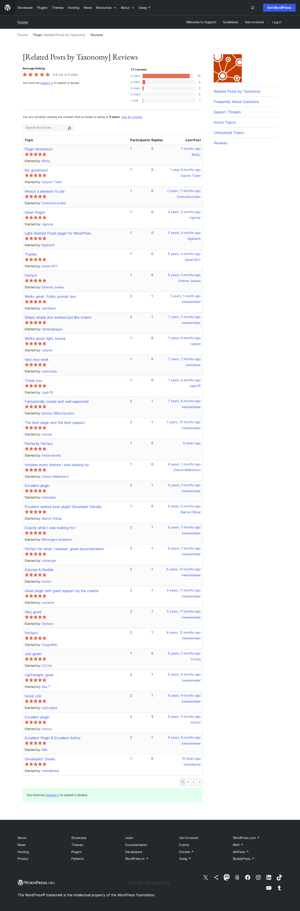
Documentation (136, 845)
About (22, 838)
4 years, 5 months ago (184, 212)
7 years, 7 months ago (184, 359)
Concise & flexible (39, 570)
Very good (33, 612)
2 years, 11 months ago (184, 191)
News (22, 845)
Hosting (23, 852)
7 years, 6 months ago (184, 338)
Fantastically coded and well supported (57, 401)
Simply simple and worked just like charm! (58, 317)
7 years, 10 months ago (183, 422)
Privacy (23, 858)
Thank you (33, 380)
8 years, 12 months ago (184, 632)
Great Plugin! (35, 212)
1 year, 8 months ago (185, 170)
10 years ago (191, 758)
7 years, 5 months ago (184, 317)
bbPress (241, 852)
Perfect (31, 275)
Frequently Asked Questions (236, 101)
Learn (129, 838)
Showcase (79, 838)
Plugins (76, 852)
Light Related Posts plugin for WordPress (58, 233)
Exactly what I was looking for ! (50, 528)
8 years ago (192, 443)
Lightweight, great (39, 675)
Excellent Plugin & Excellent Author (53, 738)
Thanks (31, 254)
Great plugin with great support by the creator (62, 591)
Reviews (220, 143)
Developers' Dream (40, 759)
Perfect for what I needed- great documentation (64, 549)
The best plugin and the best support (55, 422)
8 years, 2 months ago (184, 464)
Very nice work (37, 359)
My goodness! (36, 170)
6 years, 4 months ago (184, 254)
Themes (77, 845)
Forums (23, 22)
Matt (238, 845)
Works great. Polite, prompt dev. (51, 296)
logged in (46, 83)
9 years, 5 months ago (184, 653)
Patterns (77, 858)
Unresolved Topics (229, 132)
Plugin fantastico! (38, 149)
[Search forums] (69, 127)
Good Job (33, 696)
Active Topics (225, 122)
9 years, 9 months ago (184, 695)
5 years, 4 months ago (184, 233)
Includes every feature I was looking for (57, 465)
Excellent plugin (37, 485)
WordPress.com (246, 838)
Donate (186, 852)
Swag (185, 858)
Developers (133, 852)
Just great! (33, 654)
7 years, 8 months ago (184, 380)
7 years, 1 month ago (185, 296)
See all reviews (131, 117)
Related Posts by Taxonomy (64, 35)
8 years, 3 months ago (184, 485)
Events (184, 845)
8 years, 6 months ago (184, 506)
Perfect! (31, 633)
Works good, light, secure (45, 338)
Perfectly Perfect (39, 443)
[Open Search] (252, 7)
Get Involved (188, 838)
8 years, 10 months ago (183, 569)
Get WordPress (279, 7)
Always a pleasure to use (45, 191)
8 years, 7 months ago (184, 527)
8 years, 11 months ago (184, 590)
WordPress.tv (136, 858)
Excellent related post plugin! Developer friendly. (63, 506)
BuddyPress (243, 858)
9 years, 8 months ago (184, 674)
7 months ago (191, 148)
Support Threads (227, 112)
